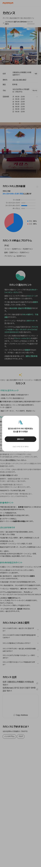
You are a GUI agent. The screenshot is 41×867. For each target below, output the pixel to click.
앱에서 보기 (20, 439)
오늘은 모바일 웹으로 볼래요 (20, 446)
